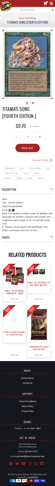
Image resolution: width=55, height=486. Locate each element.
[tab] (27, 190)
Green (25, 173)
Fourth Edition (11, 173)
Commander (9, 168)
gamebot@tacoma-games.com (30, 456)
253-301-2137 (31, 451)
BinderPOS (33, 477)
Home (21, 18)
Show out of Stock (40, 160)
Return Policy (27, 406)
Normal (19, 178)
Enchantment (35, 168)
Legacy (37, 173)
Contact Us (27, 383)
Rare (30, 178)
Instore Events (27, 378)
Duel (22, 168)
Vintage (41, 178)
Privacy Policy (27, 411)
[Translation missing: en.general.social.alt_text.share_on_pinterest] (33, 103)
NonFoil (7, 178)
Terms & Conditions (27, 401)
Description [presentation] (9, 189)
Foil (48, 168)
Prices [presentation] (6, 237)
